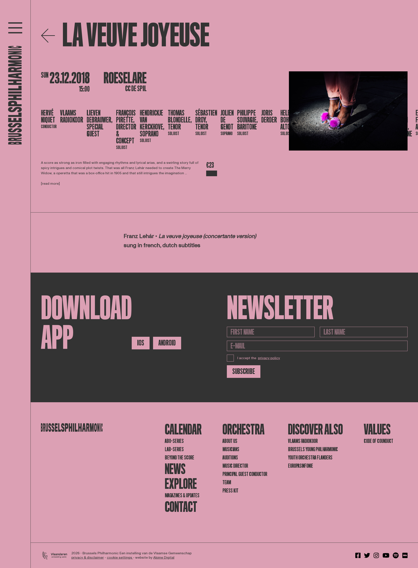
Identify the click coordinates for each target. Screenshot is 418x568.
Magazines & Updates (182, 495)
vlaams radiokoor (303, 441)
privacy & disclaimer (87, 557)
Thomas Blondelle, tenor (180, 120)
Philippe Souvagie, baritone (247, 120)
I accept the (258, 358)
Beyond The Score (179, 457)
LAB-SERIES (174, 449)
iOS (140, 343)
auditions (230, 457)
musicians (230, 449)
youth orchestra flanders (310, 457)
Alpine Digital (163, 557)
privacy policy (269, 358)
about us (229, 441)
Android (167, 343)
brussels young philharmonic (313, 449)
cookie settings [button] (120, 557)
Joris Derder (269, 116)
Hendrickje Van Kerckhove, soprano (152, 123)
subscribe (243, 371)
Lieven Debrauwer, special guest (100, 123)
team (226, 482)
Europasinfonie (300, 466)
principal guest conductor (244, 474)
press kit (230, 491)
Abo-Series (174, 441)
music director (235, 466)
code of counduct (378, 441)
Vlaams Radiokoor (71, 116)
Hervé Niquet (48, 116)
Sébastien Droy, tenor (206, 120)
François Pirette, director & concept (126, 127)
